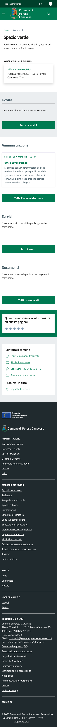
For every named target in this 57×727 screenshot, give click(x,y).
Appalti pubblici (10, 505)
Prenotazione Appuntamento (17, 651)
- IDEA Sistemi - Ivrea (32, 718)
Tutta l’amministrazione (28, 198)
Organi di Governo (11, 459)
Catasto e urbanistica (13, 515)
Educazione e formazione (15, 524)
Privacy (5, 685)
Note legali (7, 676)
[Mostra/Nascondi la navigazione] (3, 13)
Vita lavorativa (9, 559)
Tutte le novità (28, 125)
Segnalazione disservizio (14, 656)
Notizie (5, 585)
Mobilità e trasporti (12, 539)
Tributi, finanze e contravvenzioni (19, 549)
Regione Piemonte (13, 3)
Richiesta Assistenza (12, 661)
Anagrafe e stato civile (13, 500)
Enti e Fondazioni (11, 454)
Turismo (6, 554)
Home (6, 30)
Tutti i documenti (28, 300)
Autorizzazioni (9, 510)
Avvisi (5, 576)
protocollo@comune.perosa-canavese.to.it (30, 638)
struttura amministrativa (20, 156)
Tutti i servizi (28, 249)
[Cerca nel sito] (48, 13)
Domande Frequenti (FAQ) (15, 646)
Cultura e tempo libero (13, 519)
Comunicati (8, 580)
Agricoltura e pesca (12, 490)
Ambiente (7, 495)
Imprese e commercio (13, 534)
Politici (5, 468)
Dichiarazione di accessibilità (16, 671)
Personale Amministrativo (15, 463)
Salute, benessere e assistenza (17, 544)
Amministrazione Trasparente (17, 680)
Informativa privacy (12, 666)
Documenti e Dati (11, 449)
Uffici (4, 473)
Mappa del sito (21, 721)
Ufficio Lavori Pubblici (19, 69)
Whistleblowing (10, 690)
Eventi (5, 607)
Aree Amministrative (12, 444)
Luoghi (5, 602)
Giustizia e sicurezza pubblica (17, 529)
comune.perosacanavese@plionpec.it (26, 642)
